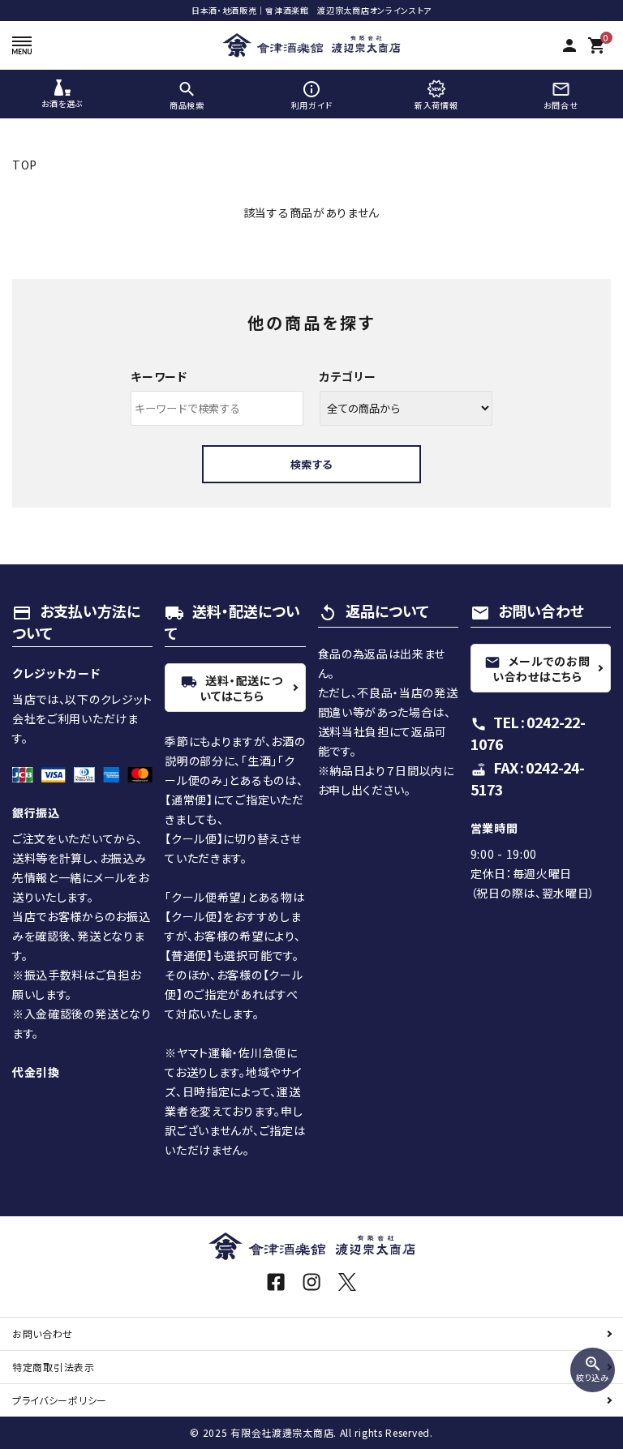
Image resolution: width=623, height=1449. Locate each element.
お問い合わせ (42, 1333)
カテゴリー (348, 376)
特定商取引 (53, 1367)
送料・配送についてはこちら (231, 688)
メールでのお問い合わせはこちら (537, 668)
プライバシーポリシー (59, 1400)
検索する (311, 464)
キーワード (159, 376)
